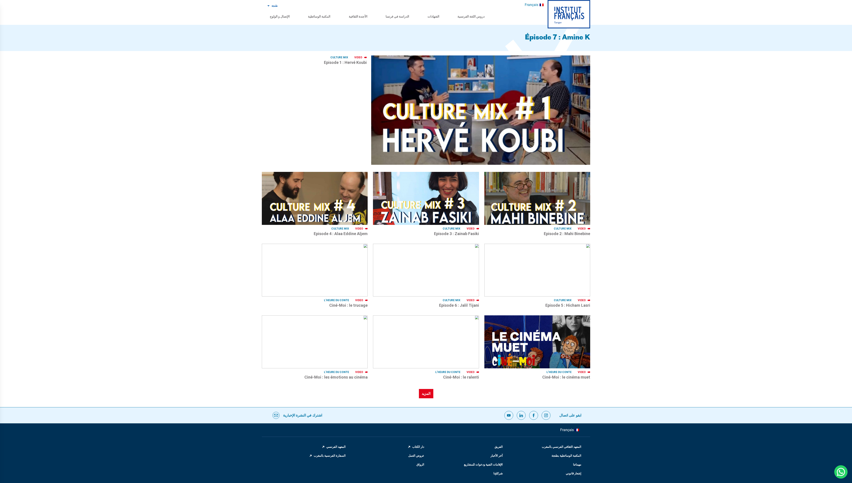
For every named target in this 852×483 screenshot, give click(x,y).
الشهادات (433, 16)
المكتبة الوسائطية (319, 16)
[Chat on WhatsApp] (841, 472)
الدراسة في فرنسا (397, 16)
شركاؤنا (498, 473)
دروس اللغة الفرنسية (471, 16)
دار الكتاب (418, 446)
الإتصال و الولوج (280, 16)
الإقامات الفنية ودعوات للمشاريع (483, 464)
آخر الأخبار (497, 455)
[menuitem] (534, 5)
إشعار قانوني (573, 473)
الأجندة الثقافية (358, 16)
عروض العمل (416, 455)
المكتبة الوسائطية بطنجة (566, 455)
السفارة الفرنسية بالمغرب (330, 455)
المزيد (426, 393)
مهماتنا (577, 464)
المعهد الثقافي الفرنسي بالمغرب (561, 446)
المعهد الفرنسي (336, 446)
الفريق (499, 446)
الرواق (420, 464)
